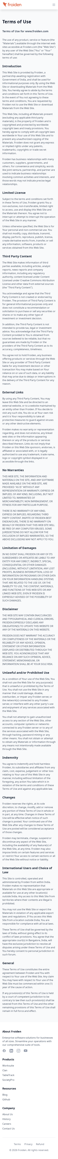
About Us (7, 1114)
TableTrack (8, 1075)
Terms (17, 1144)
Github (6, 1099)
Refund (40, 1144)
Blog (4, 1094)
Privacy (28, 1144)
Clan (4, 1070)
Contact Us (8, 1128)
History (6, 1119)
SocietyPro (8, 1079)
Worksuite (8, 1065)
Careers (6, 1123)
